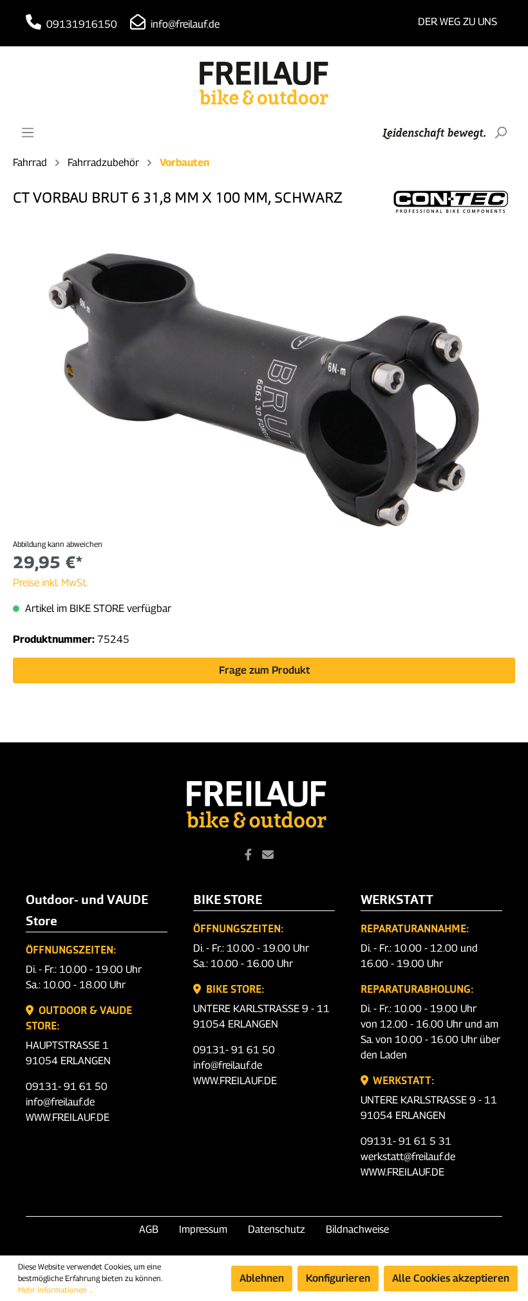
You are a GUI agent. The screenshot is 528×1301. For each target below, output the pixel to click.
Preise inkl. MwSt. (50, 583)
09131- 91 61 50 (67, 1086)
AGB (148, 1229)
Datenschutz (276, 1229)
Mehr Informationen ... (55, 1290)
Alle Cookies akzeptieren (450, 1278)
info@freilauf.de (184, 24)
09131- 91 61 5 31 (406, 1141)
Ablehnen (262, 1278)
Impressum (203, 1229)
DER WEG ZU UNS (457, 21)
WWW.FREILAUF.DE (67, 1117)
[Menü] (27, 132)
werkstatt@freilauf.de (408, 1156)
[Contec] (450, 200)
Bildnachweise (357, 1229)
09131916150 (80, 24)
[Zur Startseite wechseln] (264, 83)
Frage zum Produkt (264, 670)
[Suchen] (500, 132)
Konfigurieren (338, 1278)
